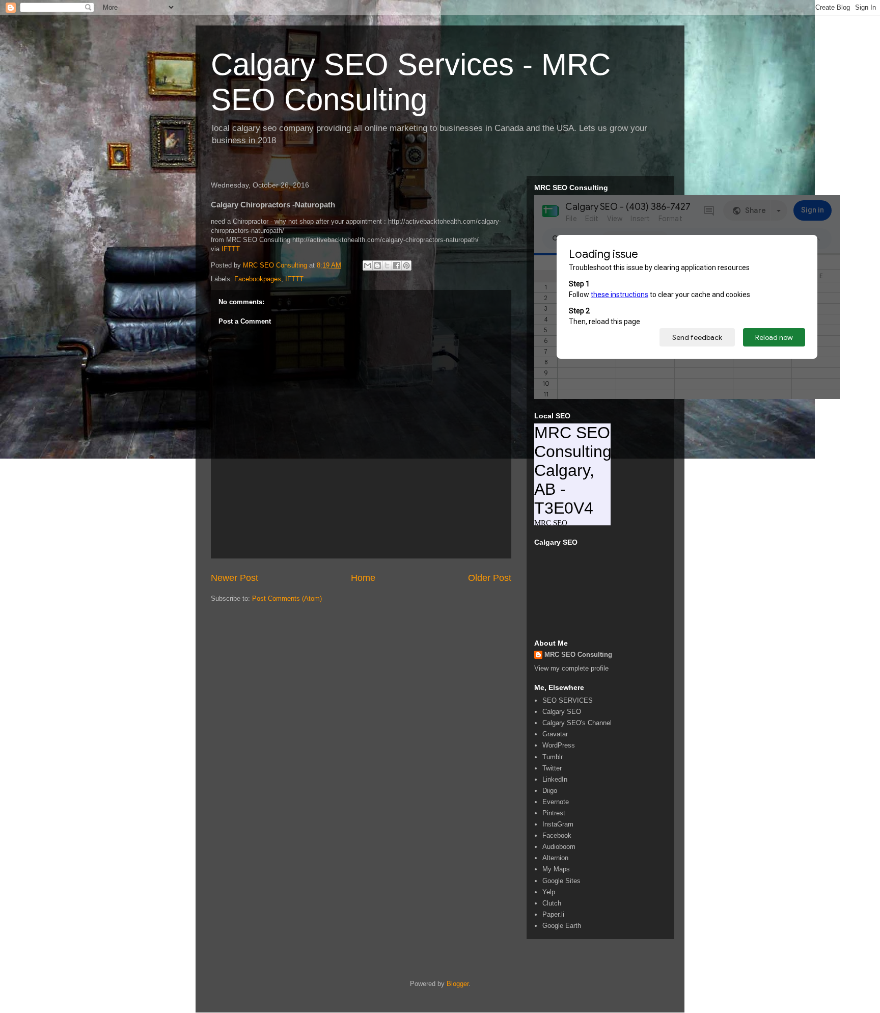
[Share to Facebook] (397, 265)
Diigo (549, 790)
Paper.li (553, 914)
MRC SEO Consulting (578, 654)
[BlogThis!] (377, 265)
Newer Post (234, 578)
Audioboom (558, 846)
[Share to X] (387, 265)
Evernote (555, 802)
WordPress (558, 745)
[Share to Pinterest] (406, 265)
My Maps (556, 869)
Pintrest (553, 813)
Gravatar (555, 734)
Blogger (458, 984)
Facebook (556, 835)
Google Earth (561, 925)
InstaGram (557, 824)
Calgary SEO (561, 711)
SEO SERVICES (567, 700)
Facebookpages (257, 279)
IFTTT (231, 249)
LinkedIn (554, 779)
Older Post (489, 578)
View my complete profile (571, 668)
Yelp (548, 892)
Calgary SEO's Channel (577, 723)
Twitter (552, 768)
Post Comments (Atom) (287, 598)
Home (363, 578)
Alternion (555, 858)
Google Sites (561, 881)
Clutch (551, 903)
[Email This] (368, 265)
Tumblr (552, 757)
